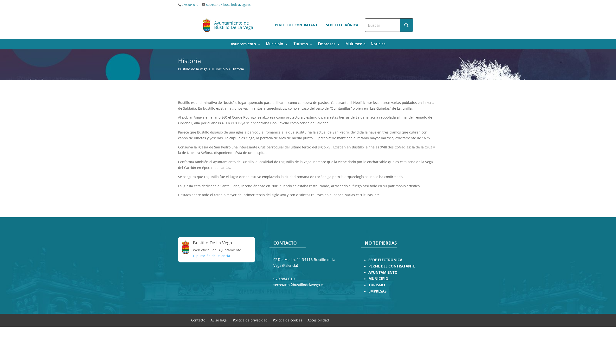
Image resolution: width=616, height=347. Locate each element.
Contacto (198, 320)
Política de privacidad (250, 320)
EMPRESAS (377, 291)
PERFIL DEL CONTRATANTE (391, 266)
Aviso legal (219, 320)
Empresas (326, 44)
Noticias (378, 44)
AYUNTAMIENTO (383, 272)
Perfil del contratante (297, 25)
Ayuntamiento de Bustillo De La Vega (233, 25)
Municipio (274, 44)
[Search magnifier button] (406, 25)
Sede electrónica (342, 25)
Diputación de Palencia (211, 256)
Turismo (300, 44)
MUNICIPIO (378, 278)
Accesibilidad (318, 320)
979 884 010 (190, 5)
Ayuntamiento (243, 44)
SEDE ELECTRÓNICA (385, 259)
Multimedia (356, 44)
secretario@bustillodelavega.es (228, 5)
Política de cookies (287, 320)
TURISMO (376, 284)
